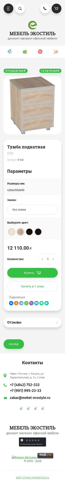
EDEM (10, 153)
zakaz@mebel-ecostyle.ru (30, 398)
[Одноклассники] (16, 303)
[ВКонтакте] (11, 303)
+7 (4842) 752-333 (25, 385)
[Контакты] (9, 51)
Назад (14, 344)
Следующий (50, 70)
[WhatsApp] (26, 303)
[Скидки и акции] (40, 51)
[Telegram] (21, 303)
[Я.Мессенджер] (46, 303)
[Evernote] (41, 303)
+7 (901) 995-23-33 (25, 390)
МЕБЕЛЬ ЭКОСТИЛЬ (33, 33)
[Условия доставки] (55, 51)
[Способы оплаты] (24, 51)
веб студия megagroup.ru (32, 477)
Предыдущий (15, 70)
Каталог (8, 8)
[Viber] (31, 303)
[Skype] (36, 303)
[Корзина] (56, 8)
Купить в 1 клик (32, 286)
